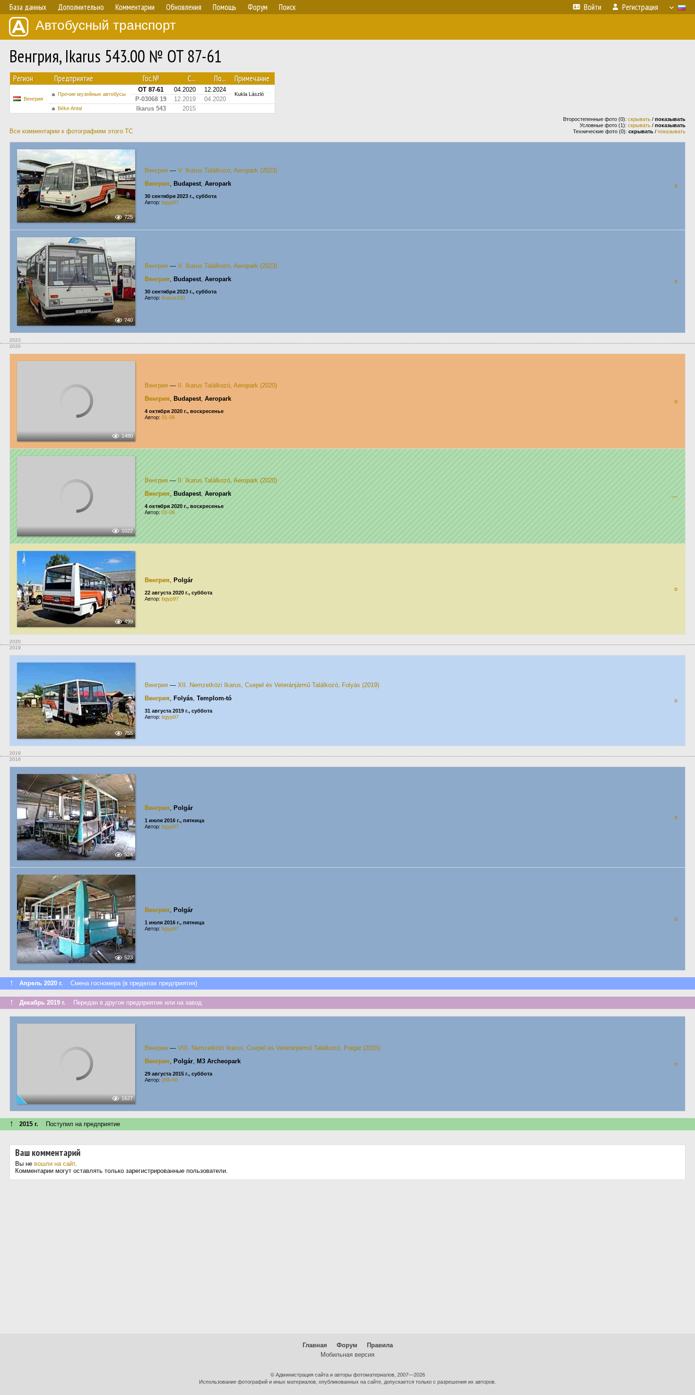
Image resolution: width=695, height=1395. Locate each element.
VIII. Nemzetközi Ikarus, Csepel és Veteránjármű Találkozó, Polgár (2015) (279, 1047)
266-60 (170, 1080)
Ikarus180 (173, 298)
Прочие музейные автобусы (92, 94)
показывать (672, 131)
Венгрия (33, 99)
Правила (380, 1345)
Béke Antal (70, 108)
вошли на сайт (54, 1163)
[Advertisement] (347, 1260)
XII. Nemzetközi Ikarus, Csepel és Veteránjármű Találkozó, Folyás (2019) (278, 685)
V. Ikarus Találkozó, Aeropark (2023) (227, 170)
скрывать (639, 119)
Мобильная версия (347, 1354)
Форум (347, 1345)
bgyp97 (170, 202)
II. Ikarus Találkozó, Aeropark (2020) (227, 385)
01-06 (168, 417)
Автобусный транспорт (105, 25)
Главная (315, 1345)
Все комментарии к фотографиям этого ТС (71, 131)
